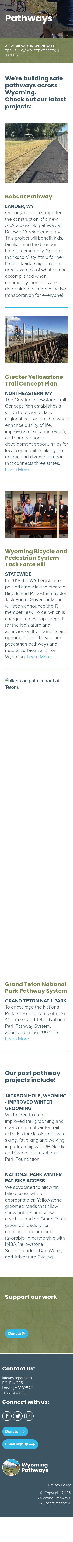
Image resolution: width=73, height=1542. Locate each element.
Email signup (17, 1444)
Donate (15, 1333)
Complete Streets (38, 50)
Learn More (17, 469)
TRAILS (11, 50)
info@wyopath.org (17, 1378)
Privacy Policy (59, 1485)
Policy (12, 55)
